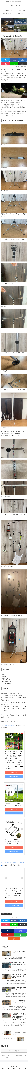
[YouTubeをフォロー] (7, 935)
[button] (22, 63)
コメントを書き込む (14, 1050)
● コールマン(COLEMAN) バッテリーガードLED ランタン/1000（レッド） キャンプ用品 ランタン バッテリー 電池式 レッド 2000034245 (14, 893)
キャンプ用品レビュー (7, 913)
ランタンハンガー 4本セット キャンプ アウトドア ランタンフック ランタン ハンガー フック (13, 841)
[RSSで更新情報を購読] (14, 938)
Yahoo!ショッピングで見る (14, 776)
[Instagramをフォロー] (20, 931)
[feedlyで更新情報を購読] (20, 935)
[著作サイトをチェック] (7, 931)
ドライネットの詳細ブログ (8, 725)
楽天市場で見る (14, 772)
